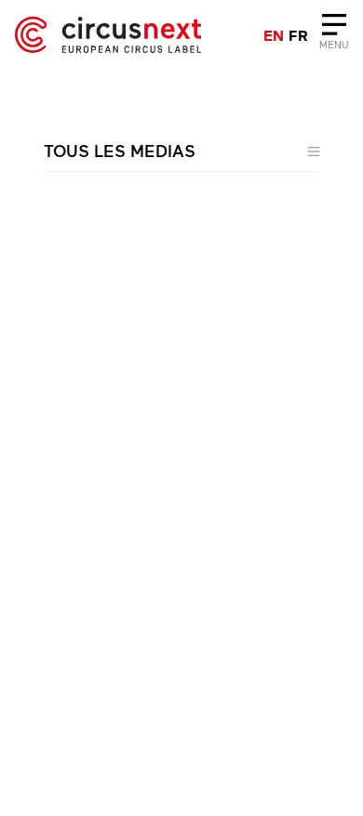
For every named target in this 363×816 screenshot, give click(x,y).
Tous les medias (119, 150)
